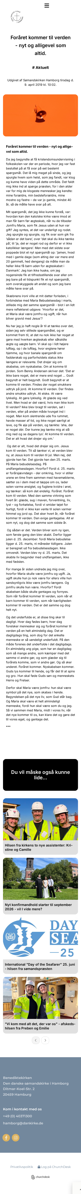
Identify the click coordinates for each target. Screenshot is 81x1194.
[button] (44, 5)
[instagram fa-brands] (15, 1137)
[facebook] (6, 1137)
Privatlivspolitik (21, 1167)
